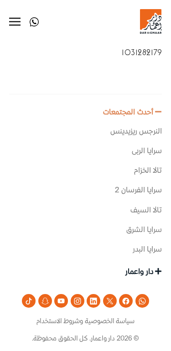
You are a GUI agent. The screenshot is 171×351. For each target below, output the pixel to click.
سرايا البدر (147, 249)
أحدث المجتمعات (128, 112)
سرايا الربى (147, 151)
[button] (85, 116)
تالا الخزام (148, 171)
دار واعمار (139, 272)
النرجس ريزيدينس (136, 131)
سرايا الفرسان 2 (138, 190)
